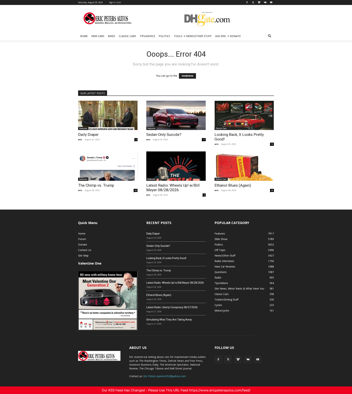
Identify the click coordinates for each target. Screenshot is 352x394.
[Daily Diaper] (108, 115)
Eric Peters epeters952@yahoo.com (164, 376)
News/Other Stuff (199, 36)
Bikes (111, 36)
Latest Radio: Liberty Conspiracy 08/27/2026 (172, 307)
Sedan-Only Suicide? (163, 134)
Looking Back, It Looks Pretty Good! (166, 258)
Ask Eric (220, 36)
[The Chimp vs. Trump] (108, 166)
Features (83, 128)
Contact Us (84, 250)
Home (84, 36)
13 (272, 144)
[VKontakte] (248, 359)
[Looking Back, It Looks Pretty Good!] (244, 115)
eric (80, 139)
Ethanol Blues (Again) (232, 185)
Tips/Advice (147, 36)
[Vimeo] (238, 359)
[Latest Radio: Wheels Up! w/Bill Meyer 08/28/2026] (176, 166)
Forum (82, 239)
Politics (164, 36)
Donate (235, 36)
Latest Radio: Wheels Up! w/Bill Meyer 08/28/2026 (173, 187)
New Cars (97, 36)
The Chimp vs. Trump (96, 185)
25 (272, 190)
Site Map (83, 255)
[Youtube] (257, 359)
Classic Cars (127, 36)
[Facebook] (218, 359)
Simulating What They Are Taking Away (169, 319)
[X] (228, 359)
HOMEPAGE (187, 76)
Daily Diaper (88, 134)
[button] (269, 36)
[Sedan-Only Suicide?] (176, 115)
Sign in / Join (115, 2)
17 (204, 139)
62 (136, 190)
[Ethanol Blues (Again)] (244, 166)
